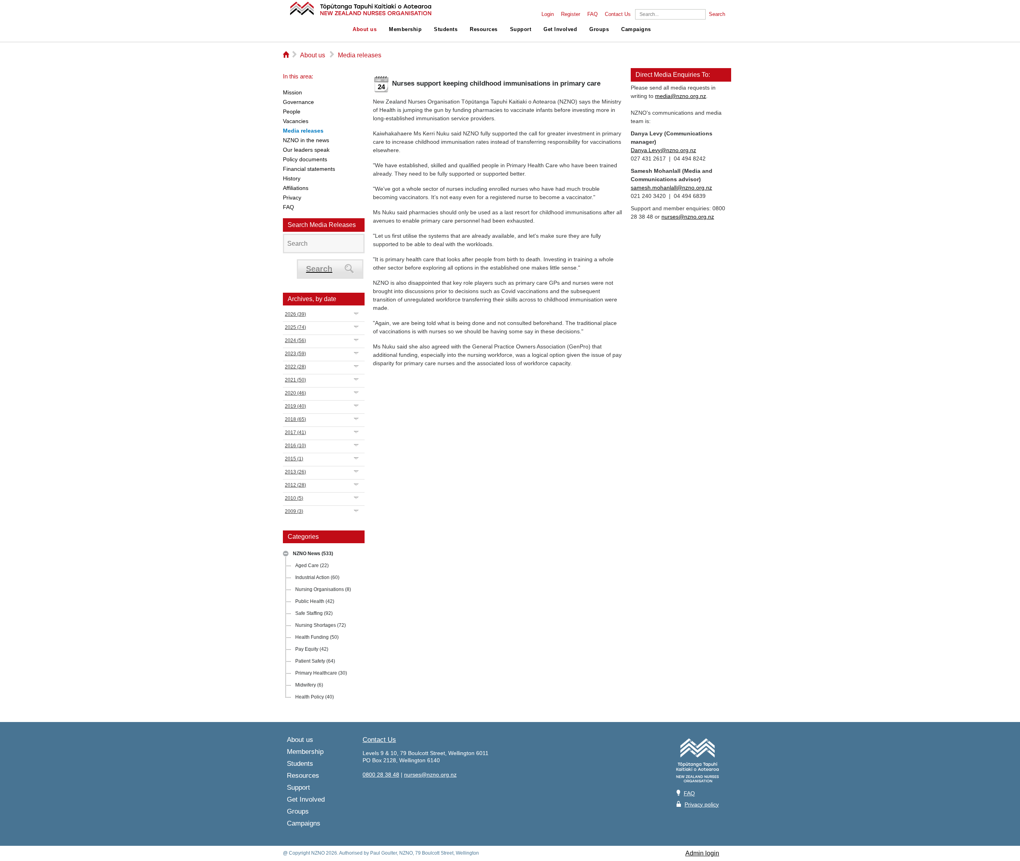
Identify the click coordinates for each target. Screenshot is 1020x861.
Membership (405, 29)
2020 (295, 393)
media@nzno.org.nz (680, 96)
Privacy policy (702, 804)
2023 (295, 353)
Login (547, 14)
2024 (295, 340)
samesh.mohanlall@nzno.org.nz (671, 187)
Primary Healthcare (321, 673)
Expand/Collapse (285, 553)
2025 (295, 327)
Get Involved (560, 29)
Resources (484, 29)
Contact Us (618, 14)
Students (445, 29)
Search (717, 14)
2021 (295, 380)
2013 (295, 472)
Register (570, 14)
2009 (294, 511)
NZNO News (313, 553)
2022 (295, 367)
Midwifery (309, 685)
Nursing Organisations (323, 589)
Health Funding (317, 637)
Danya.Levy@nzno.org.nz (663, 150)
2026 (295, 314)
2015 (294, 459)
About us (365, 29)
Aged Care (312, 565)
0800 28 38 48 (381, 774)
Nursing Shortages (320, 625)
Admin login (702, 853)
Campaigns (636, 29)
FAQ (592, 14)
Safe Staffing (314, 613)
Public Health (314, 601)
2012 (295, 485)
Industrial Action (317, 577)
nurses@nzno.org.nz (687, 216)
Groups (599, 29)
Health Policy (314, 697)
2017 (295, 432)
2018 (295, 419)
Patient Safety (315, 661)
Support (521, 29)
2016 (295, 445)
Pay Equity (311, 649)
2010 (294, 498)
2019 (295, 406)
